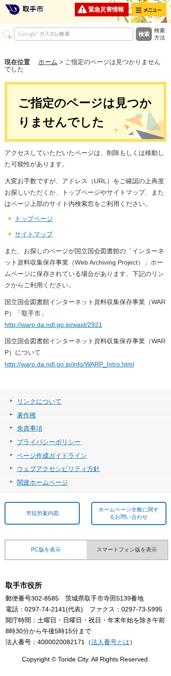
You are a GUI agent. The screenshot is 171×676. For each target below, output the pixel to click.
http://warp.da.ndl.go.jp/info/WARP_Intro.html (69, 364)
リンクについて (39, 401)
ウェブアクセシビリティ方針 (58, 468)
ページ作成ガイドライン (52, 455)
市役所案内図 (42, 513)
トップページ (34, 218)
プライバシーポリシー (49, 442)
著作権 (26, 415)
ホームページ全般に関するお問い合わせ (128, 513)
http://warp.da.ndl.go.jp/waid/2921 (53, 324)
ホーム (47, 61)
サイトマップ (34, 234)
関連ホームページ (42, 482)
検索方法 (159, 34)
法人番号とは (110, 642)
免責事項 (29, 428)
